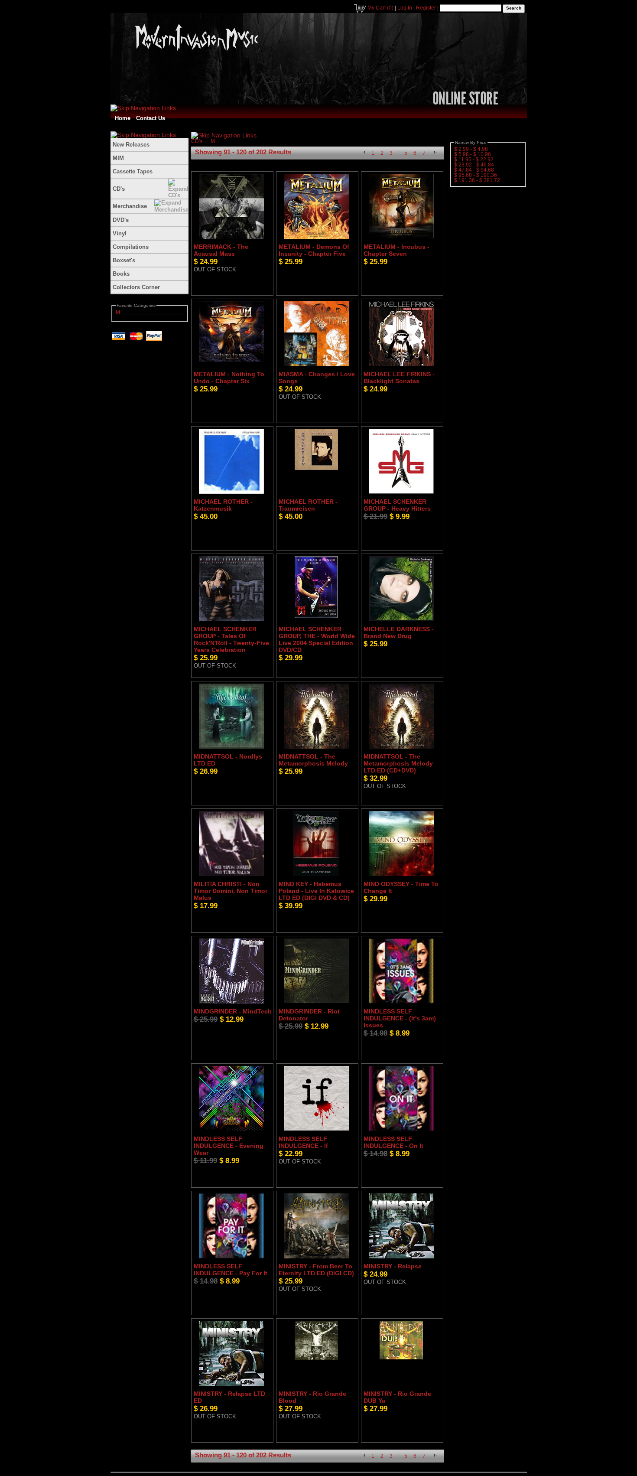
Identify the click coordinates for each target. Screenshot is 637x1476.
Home (122, 118)
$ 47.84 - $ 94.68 (474, 170)
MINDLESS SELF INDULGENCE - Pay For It (230, 1270)
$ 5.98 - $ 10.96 (472, 154)
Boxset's (124, 260)
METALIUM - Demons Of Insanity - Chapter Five (314, 250)
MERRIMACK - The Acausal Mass (221, 250)
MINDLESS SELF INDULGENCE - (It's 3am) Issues (400, 1018)
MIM (118, 158)
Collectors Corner (136, 287)
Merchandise (130, 206)
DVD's (121, 220)
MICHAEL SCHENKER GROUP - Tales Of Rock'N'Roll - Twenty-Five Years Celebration (231, 639)
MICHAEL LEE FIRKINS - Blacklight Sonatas (399, 377)
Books (121, 273)
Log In (404, 7)
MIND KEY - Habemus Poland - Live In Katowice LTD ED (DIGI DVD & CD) (316, 890)
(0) (380, 7)
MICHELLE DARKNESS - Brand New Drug (399, 632)
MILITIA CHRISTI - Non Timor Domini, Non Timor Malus (230, 890)
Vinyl (120, 233)
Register (426, 7)
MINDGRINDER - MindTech (233, 1011)
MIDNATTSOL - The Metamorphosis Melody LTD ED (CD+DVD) (398, 763)
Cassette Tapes (133, 171)
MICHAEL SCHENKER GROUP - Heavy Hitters (397, 505)
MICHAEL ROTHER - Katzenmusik (223, 505)
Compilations (131, 247)
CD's (119, 189)
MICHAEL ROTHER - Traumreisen (308, 505)
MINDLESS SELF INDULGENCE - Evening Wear (228, 1145)
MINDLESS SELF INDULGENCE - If (303, 1142)
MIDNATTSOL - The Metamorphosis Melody (313, 760)
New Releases (131, 144)
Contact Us (150, 118)
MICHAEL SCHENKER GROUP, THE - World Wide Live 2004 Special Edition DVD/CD (317, 639)
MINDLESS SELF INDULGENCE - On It (393, 1142)
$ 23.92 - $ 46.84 (474, 164)
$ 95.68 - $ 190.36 (475, 175)
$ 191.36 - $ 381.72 (477, 180)
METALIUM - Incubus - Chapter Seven (396, 250)
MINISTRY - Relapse (393, 1266)
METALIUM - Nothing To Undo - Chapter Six (229, 377)
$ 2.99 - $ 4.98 (471, 149)
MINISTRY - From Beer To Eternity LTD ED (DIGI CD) (316, 1270)
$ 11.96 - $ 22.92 (474, 159)
